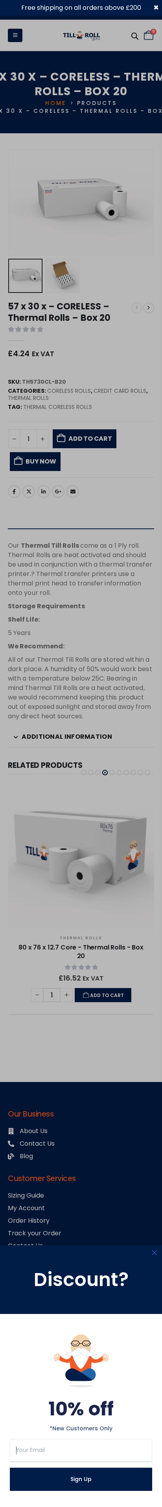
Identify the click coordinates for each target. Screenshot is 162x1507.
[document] (81, 753)
